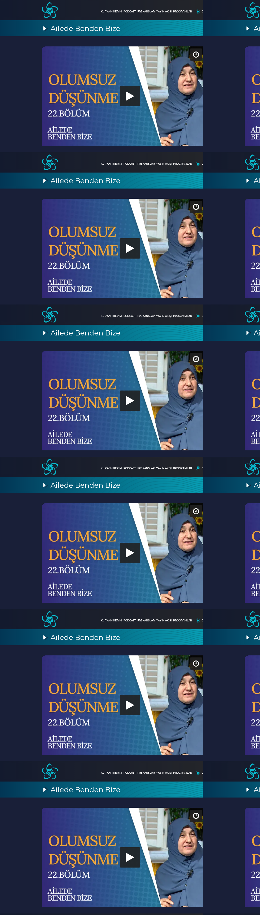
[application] (130, 457)
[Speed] (238, 8)
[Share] (252, 8)
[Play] (130, 457)
